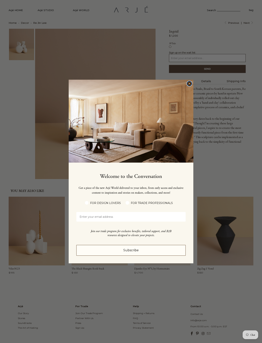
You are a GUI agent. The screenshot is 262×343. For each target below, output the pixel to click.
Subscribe (131, 250)
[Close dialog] (189, 83)
